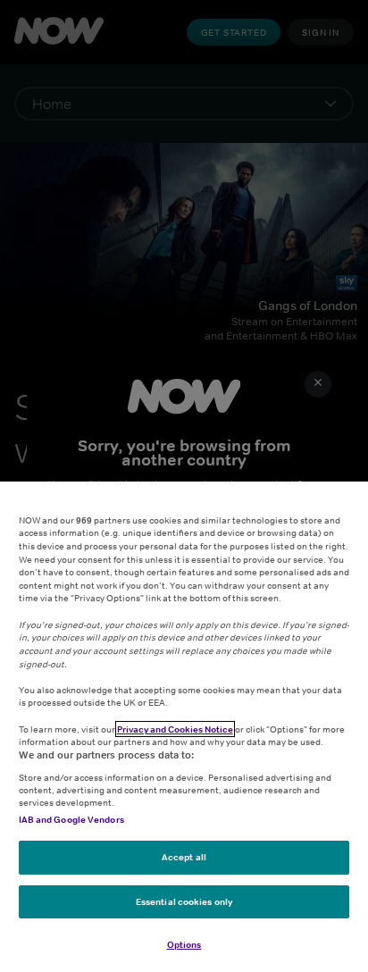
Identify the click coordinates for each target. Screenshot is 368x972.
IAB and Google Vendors (71, 819)
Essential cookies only (184, 901)
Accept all (184, 856)
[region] (184, 727)
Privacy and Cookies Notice (175, 729)
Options (184, 944)
